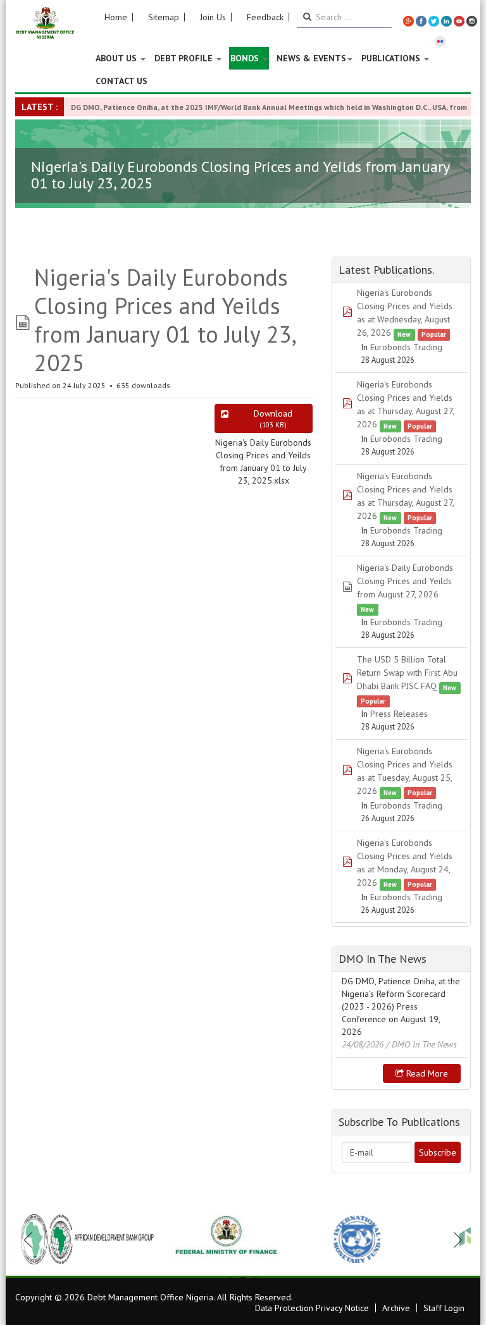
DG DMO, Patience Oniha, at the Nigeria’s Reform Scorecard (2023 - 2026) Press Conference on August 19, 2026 (401, 1006)
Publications (392, 58)
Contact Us (121, 81)
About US (117, 58)
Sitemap (163, 17)
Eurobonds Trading (406, 347)
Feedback (265, 17)
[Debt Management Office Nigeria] (45, 23)
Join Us (213, 17)
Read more (426, 1073)
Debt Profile (184, 58)
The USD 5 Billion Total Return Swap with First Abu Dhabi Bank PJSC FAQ (407, 673)
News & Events (311, 58)
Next (454, 1239)
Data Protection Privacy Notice (312, 1308)
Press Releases (399, 713)
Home (115, 17)
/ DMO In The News (421, 1044)
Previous (31, 1239)
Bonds (245, 58)
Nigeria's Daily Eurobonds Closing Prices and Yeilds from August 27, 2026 (405, 581)
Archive (396, 1308)
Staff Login (443, 1308)
